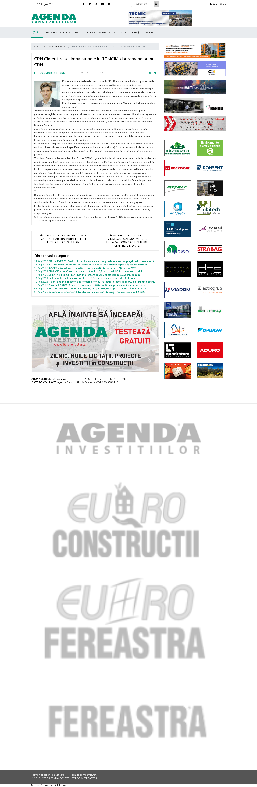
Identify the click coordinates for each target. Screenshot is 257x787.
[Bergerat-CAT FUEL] (210, 370)
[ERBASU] (210, 310)
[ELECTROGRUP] (210, 290)
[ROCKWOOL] (177, 168)
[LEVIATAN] (210, 229)
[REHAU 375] (195, 105)
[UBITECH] (210, 209)
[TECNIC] (160, 18)
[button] (218, 4)
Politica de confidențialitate (83, 775)
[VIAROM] (177, 290)
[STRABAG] (210, 249)
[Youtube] (102, 4)
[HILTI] (195, 123)
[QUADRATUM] (177, 350)
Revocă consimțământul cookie (50, 785)
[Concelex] (195, 68)
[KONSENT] (210, 168)
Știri (36, 32)
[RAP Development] (177, 229)
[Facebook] (84, 4)
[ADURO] (210, 350)
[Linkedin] (90, 4)
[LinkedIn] (155, 73)
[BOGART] (177, 188)
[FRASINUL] (177, 310)
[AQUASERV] (177, 249)
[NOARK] (210, 148)
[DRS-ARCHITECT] (210, 269)
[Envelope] (109, 4)
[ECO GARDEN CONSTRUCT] (177, 148)
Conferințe (133, 32)
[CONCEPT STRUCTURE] (210, 188)
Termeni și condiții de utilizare (47, 775)
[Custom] (96, 4)
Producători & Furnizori (52, 73)
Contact (149, 32)
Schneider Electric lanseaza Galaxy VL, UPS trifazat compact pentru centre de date (127, 240)
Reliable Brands (71, 32)
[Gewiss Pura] (177, 371)
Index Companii (96, 32)
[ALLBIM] (195, 87)
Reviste (114, 32)
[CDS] (177, 269)
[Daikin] (210, 330)
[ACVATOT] (177, 209)
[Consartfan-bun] (177, 330)
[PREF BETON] (195, 50)
